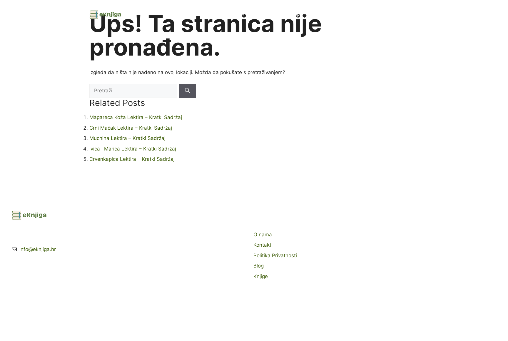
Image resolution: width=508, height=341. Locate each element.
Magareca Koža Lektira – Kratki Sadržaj (135, 117)
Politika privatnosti (393, 14)
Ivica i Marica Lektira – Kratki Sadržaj (132, 149)
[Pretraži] (187, 91)
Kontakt (354, 14)
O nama (327, 14)
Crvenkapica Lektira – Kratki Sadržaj (132, 159)
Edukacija (290, 14)
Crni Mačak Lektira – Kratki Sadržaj (130, 128)
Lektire (237, 14)
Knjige (262, 14)
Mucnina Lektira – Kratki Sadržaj (127, 138)
